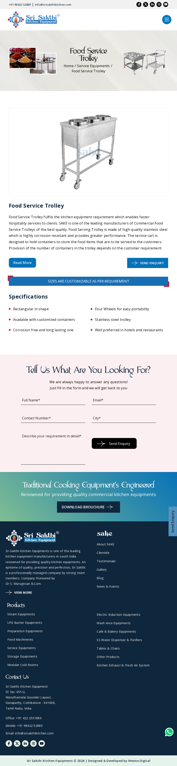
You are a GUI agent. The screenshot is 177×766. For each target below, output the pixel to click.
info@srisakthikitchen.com (53, 4)
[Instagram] (158, 4)
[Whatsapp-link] (169, 733)
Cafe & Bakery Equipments (116, 631)
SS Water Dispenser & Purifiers (119, 640)
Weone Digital (139, 761)
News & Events (108, 586)
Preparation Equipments (25, 631)
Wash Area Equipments (114, 623)
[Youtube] (165, 4)
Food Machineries (20, 639)
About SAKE (105, 544)
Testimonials (106, 561)
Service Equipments (93, 65)
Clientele (103, 553)
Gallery (102, 569)
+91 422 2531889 (28, 718)
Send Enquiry (152, 263)
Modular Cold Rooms (22, 665)
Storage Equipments (22, 656)
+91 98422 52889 (20, 4)
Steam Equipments (21, 614)
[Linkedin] (152, 4)
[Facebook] (138, 4)
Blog (100, 578)
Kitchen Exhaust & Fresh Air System (123, 665)
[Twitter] (145, 4)
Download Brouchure (83, 507)
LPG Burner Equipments (24, 623)
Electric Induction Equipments (118, 614)
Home (69, 65)
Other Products (108, 657)
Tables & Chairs (108, 648)
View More (23, 592)
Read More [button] (22, 262)
